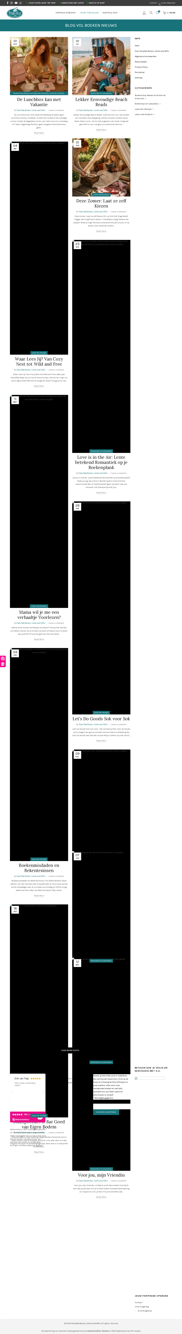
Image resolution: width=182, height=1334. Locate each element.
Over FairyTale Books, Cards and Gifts (152, 51)
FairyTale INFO (110, 13)
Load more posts (70, 1050)
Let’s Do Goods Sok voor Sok (101, 718)
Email (96, 1101)
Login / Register (144, 13)
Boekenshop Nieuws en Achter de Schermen (31, 93)
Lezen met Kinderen (101, 195)
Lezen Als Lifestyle (57, 93)
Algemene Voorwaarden (145, 56)
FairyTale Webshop (66, 13)
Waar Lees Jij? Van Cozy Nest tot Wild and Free (39, 361)
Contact (153, 3)
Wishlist (159, 11)
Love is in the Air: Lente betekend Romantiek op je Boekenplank (101, 462)
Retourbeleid (140, 62)
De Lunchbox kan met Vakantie (39, 102)
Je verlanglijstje (144, 1311)
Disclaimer (140, 72)
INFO (137, 46)
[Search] (151, 13)
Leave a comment (56, 110)
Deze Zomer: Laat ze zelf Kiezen (101, 203)
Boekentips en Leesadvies (101, 93)
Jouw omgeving (168, 3)
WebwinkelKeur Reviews (98, 1331)
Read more (39, 133)
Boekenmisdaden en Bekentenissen (39, 868)
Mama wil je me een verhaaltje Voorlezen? (39, 614)
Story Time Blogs (89, 13)
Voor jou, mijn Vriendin (101, 1175)
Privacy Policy (141, 67)
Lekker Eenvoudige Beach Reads (101, 102)
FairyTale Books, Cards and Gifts (86, 1323)
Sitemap (138, 78)
